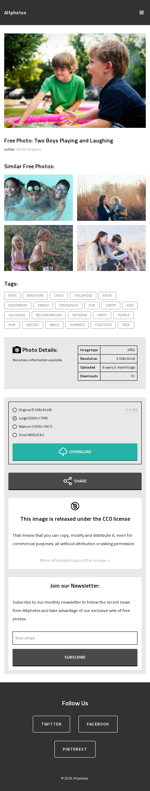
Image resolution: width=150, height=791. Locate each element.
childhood (83, 295)
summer (77, 324)
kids (130, 305)
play (12, 324)
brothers (35, 295)
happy (111, 305)
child (58, 295)
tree (126, 324)
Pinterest (75, 749)
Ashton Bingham (29, 149)
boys (12, 295)
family (43, 305)
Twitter (51, 724)
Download (80, 451)
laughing (16, 315)
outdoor (79, 315)
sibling (32, 324)
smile (54, 324)
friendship (68, 305)
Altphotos (15, 12)
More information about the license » (75, 560)
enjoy (107, 295)
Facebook (98, 724)
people (124, 315)
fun (92, 305)
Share (80, 481)
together (103, 324)
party (102, 315)
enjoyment (17, 305)
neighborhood (49, 315)
